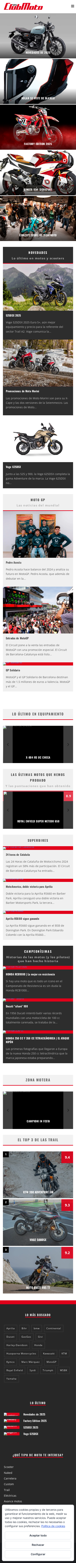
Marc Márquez (30, 1362)
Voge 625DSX (13, 467)
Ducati (10, 1336)
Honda (38, 1345)
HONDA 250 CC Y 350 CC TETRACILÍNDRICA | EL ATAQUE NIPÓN (37, 1040)
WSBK (63, 1370)
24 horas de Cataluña (18, 854)
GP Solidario (13, 670)
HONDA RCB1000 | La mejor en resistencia (30, 974)
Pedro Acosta (13, 562)
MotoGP (52, 1362)
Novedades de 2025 (34, 1414)
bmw (37, 1328)
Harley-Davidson (16, 1345)
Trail (7, 1490)
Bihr (24, 1328)
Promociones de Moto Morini (22, 391)
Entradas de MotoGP (17, 638)
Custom (9, 1484)
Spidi (33, 1370)
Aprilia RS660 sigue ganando (22, 918)
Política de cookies (53, 1526)
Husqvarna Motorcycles (21, 1353)
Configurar (38, 1554)
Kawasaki (49, 1353)
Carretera (10, 1478)
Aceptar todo (38, 1535)
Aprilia (10, 1328)
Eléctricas (10, 1495)
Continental (53, 1328)
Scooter (9, 1467)
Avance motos (13, 1501)
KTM (64, 1353)
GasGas (26, 1336)
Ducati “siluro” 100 (17, 1006)
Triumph (48, 1370)
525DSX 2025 (13, 315)
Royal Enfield (14, 1370)
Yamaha (11, 1378)
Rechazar (38, 1544)
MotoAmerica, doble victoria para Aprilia (29, 886)
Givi (40, 1336)
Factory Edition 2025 (35, 1421)
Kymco (10, 1362)
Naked (8, 1473)
